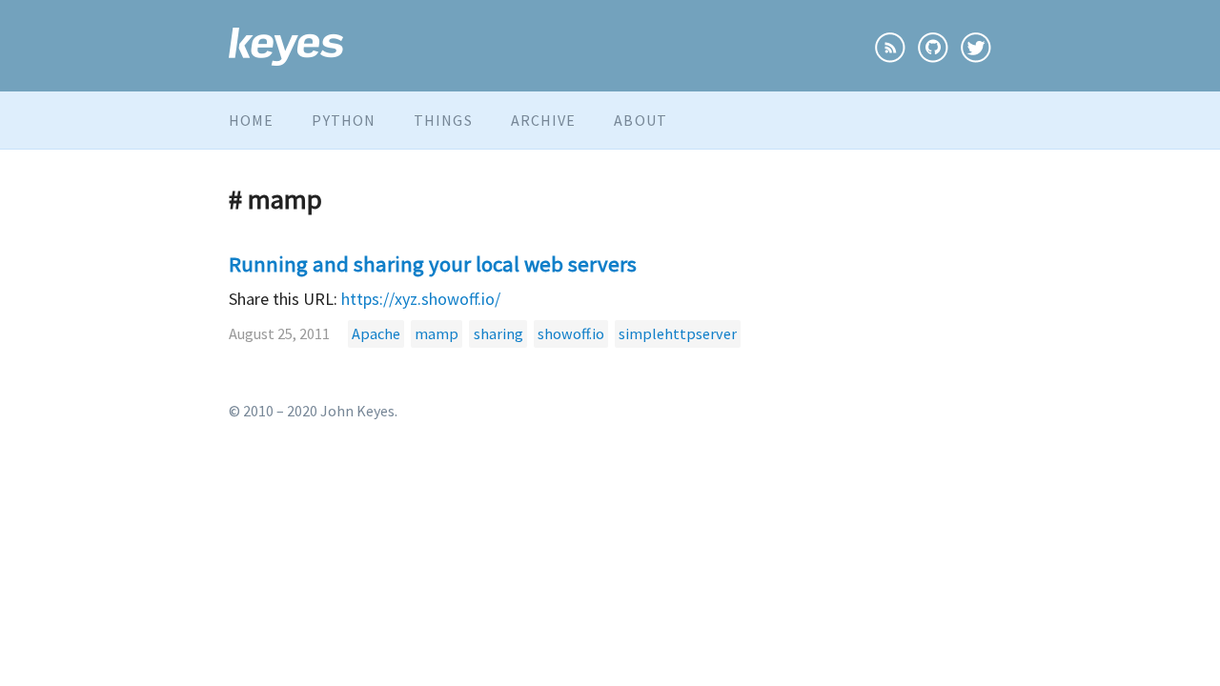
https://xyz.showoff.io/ (420, 299)
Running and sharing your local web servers (433, 264)
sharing (498, 333)
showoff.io (571, 333)
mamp (436, 333)
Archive (544, 120)
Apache (376, 333)
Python (344, 120)
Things (443, 120)
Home (251, 120)
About (640, 120)
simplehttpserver (678, 333)
